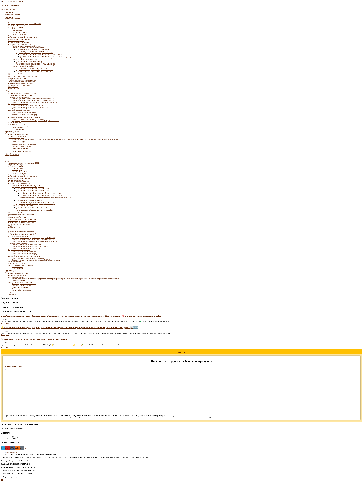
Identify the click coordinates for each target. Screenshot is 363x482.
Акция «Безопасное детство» (21, 151)
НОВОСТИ (8, 153)
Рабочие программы (14, 122)
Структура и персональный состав (19, 44)
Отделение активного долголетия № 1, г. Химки (31, 68)
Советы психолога (18, 129)
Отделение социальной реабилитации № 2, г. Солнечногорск (35, 63)
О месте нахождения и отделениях (19, 39)
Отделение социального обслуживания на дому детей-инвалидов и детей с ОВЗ (45, 58)
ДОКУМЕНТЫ (9, 133)
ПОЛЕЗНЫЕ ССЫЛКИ (12, 14)
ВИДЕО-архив (13, 87)
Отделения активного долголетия (23, 66)
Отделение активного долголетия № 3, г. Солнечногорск (34, 71)
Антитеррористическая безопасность (24, 144)
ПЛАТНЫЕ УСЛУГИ (12, 131)
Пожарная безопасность (20, 148)
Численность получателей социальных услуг (22, 76)
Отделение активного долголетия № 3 (24, 116)
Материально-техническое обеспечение (21, 75)
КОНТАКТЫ (9, 12)
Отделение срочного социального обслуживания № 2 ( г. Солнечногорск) (36, 121)
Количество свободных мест (17, 78)
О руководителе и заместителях (18, 42)
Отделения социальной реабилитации (24, 59)
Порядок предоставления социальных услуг (22, 93)
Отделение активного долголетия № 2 (24, 114)
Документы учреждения (16, 138)
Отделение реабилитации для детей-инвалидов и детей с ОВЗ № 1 (41, 54)
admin (20, 366)
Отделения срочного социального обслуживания (28, 47)
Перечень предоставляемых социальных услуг (23, 92)
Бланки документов (18, 141)
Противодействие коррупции (21, 146)
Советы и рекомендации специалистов (20, 126)
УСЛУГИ (8, 90)
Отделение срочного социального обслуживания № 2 (33, 51)
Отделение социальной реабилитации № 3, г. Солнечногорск (35, 65)
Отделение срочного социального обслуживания (28, 119)
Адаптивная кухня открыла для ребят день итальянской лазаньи (34, 339)
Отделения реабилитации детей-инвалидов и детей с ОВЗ (34, 53)
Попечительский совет (15, 73)
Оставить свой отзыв (19, 34)
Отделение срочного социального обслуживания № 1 (33, 49)
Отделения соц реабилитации (18, 104)
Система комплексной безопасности (20, 143)
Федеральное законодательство (18, 134)
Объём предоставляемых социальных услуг (22, 80)
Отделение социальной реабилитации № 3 (26, 109)
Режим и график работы (16, 41)
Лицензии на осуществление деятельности (22, 82)
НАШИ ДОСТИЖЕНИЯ (16, 27)
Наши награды (17, 30)
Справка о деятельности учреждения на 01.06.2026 (24, 24)
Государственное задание (16, 25)
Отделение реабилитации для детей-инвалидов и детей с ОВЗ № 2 (41, 56)
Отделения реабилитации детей (18, 97)
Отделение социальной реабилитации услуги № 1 (28, 105)
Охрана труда (16, 150)
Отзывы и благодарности (20, 32)
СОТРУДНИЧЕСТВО (12, 155)
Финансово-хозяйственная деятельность (21, 83)
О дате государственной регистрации (20, 36)
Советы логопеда (17, 127)
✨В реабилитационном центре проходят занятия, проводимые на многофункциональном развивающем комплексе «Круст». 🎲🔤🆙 (69, 327)
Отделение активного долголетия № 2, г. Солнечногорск (34, 70)
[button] (181, 158)
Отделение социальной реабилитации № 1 (29, 61)
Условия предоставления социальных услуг (22, 95)
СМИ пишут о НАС (14, 88)
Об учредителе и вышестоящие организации (22, 37)
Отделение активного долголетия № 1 (24, 112)
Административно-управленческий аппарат (26, 46)
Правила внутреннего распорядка (19, 85)
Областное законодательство (17, 136)
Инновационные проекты (16, 124)
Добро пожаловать (18, 29)
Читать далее (5, 323)
